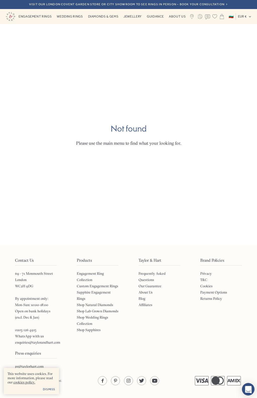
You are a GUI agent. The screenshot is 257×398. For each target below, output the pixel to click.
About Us (177, 16)
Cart (221, 17)
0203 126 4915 (25, 330)
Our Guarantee (150, 286)
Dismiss (49, 389)
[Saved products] (214, 17)
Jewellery (132, 16)
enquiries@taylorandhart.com (37, 342)
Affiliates (145, 305)
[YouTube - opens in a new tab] (155, 381)
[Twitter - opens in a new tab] (142, 381)
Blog (142, 298)
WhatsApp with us (29, 336)
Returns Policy (211, 298)
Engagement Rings (35, 16)
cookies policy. (24, 382)
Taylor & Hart (10, 16)
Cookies (206, 286)
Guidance (155, 16)
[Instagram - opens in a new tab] (128, 381)
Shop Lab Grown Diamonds (97, 311)
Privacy (206, 273)
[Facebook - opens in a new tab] (102, 381)
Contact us (207, 17)
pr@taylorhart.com (29, 366)
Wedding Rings (70, 16)
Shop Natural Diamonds (95, 305)
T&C (203, 280)
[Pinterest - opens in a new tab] (115, 381)
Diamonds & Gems (103, 16)
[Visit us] (191, 17)
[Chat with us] (248, 389)
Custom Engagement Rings (97, 286)
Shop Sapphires (89, 330)
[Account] (199, 16)
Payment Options (213, 292)
